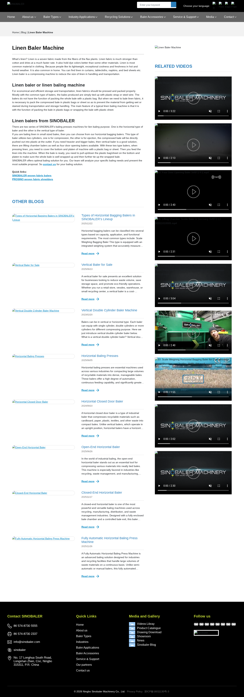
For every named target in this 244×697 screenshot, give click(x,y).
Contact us (83, 670)
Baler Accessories (87, 653)
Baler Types (83, 636)
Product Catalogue (149, 628)
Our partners (84, 664)
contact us (49, 164)
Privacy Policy (135, 691)
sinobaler (20, 650)
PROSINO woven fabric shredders (32, 179)
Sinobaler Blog (146, 644)
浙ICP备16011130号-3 (156, 691)
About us (81, 630)
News (140, 640)
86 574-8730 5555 (25, 625)
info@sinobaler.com (27, 642)
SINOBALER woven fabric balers (31, 175)
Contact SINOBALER (24, 616)
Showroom (144, 636)
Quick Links (86, 616)
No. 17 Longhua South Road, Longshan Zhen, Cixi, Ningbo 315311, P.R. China (33, 661)
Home (80, 624)
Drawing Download (149, 632)
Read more (87, 253)
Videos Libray (146, 623)
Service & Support (87, 659)
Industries (82, 641)
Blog (24, 32)
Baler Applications (87, 647)
